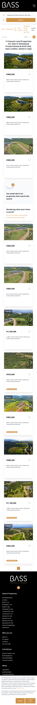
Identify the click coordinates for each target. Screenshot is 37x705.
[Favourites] (29, 74)
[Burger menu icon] (33, 5)
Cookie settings (8, 701)
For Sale (15, 29)
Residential (9, 29)
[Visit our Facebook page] (18, 587)
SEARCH (20, 20)
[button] (31, 15)
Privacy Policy (20, 688)
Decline (20, 701)
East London (20, 29)
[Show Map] (33, 36)
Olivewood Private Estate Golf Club (27, 29)
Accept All (30, 701)
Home (3, 29)
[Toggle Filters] (4, 20)
